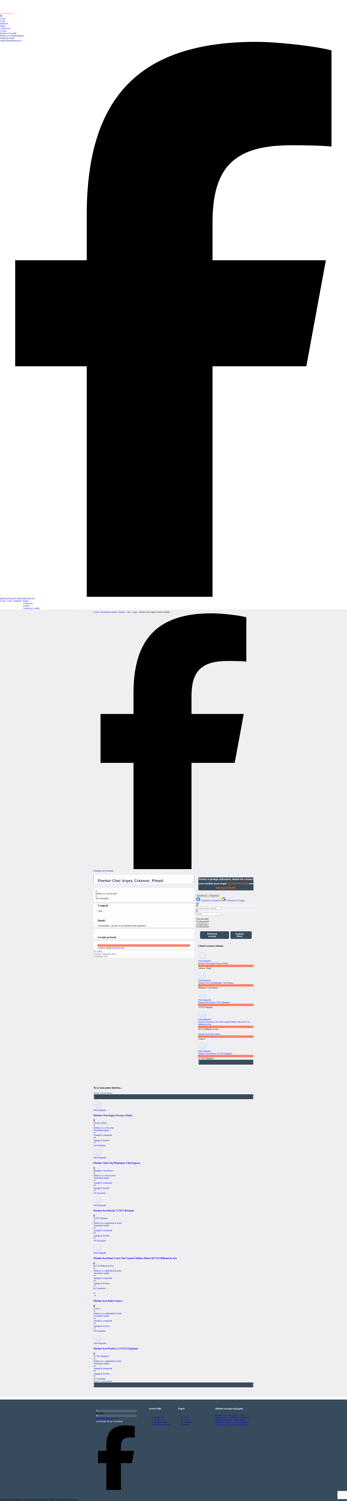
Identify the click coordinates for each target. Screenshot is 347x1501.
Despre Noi (159, 1417)
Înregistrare (214, 896)
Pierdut (122, 612)
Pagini (3, 26)
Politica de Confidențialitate (12, 36)
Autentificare (202, 896)
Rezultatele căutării (109, 612)
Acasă (3, 18)
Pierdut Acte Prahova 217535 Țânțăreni (215, 1053)
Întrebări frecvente (162, 1424)
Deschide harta (118, 948)
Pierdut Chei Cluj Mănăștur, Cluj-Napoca (216, 983)
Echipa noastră (160, 1422)
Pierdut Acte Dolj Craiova (209, 1034)
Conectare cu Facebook (211, 900)
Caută (3, 21)
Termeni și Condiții (8, 33)
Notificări (4, 23)
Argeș (135, 612)
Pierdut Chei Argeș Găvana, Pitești (213, 963)
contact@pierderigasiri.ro (11, 40)
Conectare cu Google (235, 900)
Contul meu (5, 28)
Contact (3, 31)
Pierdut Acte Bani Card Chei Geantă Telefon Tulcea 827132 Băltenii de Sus (231, 1423)
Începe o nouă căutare (103, 1093)
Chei (128, 612)
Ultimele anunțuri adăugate (229, 1409)
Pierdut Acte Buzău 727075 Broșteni (214, 1002)
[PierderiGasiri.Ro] (9, 598)
